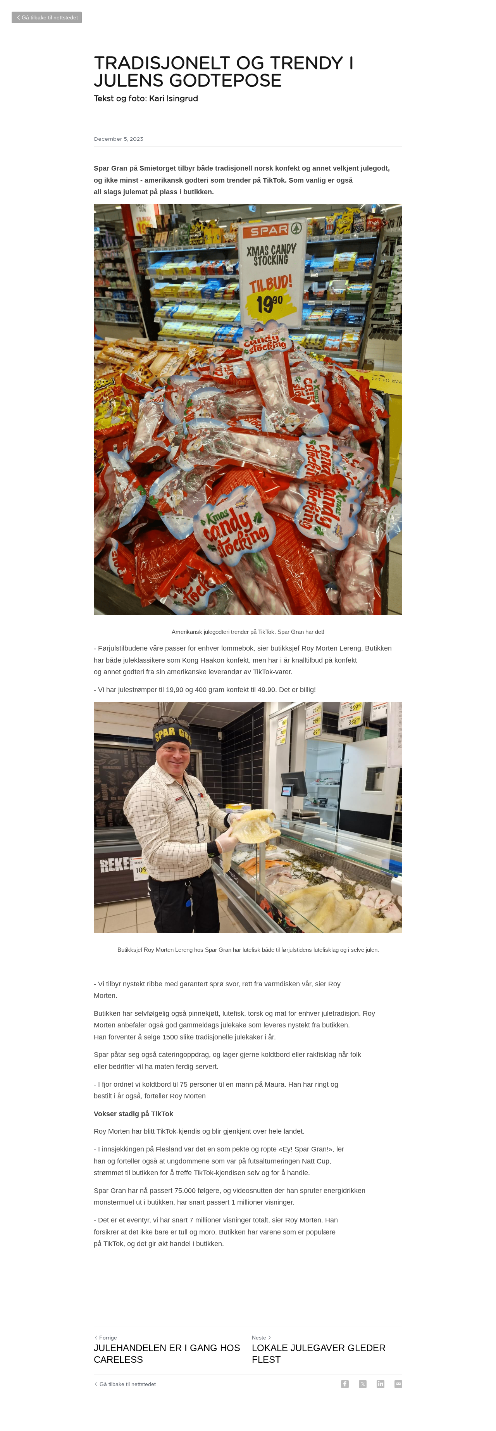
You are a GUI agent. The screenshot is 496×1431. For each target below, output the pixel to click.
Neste (259, 1337)
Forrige (108, 1337)
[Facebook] (345, 1384)
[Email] (398, 1384)
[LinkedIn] (380, 1384)
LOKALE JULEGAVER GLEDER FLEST (319, 1354)
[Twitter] (363, 1384)
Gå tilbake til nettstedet (50, 17)
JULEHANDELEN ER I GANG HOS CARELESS (167, 1354)
